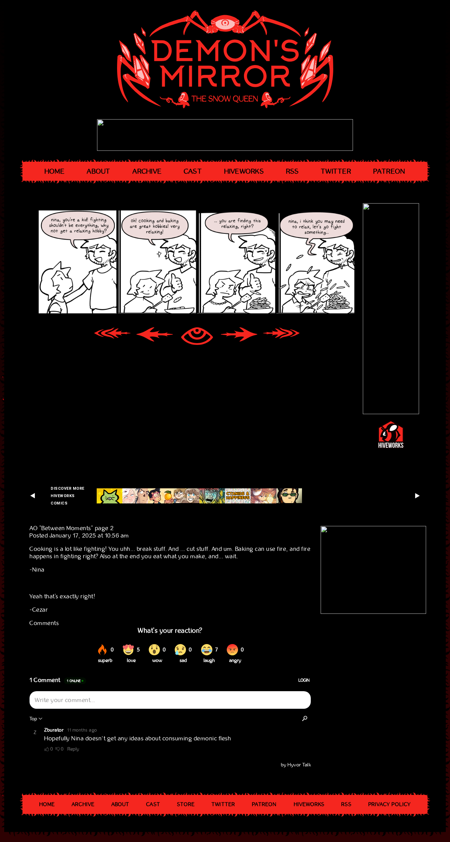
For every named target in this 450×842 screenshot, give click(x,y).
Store (186, 804)
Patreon (389, 171)
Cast (193, 171)
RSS (292, 171)
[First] (112, 337)
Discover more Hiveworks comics (67, 496)
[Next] (239, 337)
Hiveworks (244, 171)
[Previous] (154, 337)
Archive (147, 171)
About (98, 171)
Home (55, 171)
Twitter (336, 171)
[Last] (281, 337)
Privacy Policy (389, 804)
